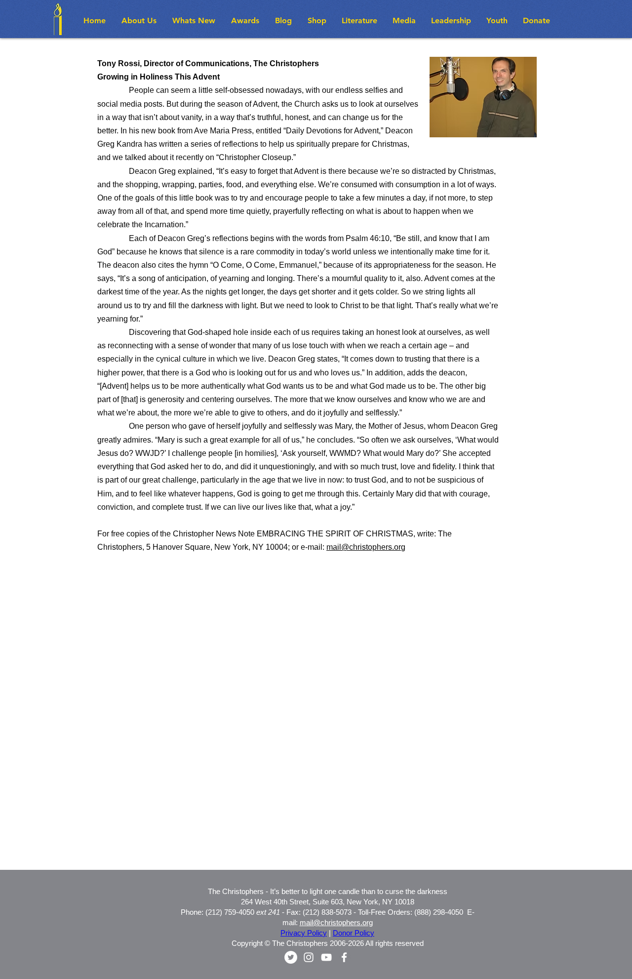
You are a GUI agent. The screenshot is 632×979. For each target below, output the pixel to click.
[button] (194, 20)
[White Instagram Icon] (308, 957)
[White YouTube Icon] (326, 957)
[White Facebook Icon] (344, 957)
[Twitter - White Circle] (290, 957)
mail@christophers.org (365, 547)
